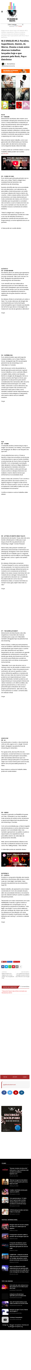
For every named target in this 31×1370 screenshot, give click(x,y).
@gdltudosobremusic (9, 1084)
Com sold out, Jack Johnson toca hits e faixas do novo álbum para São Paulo (19, 1286)
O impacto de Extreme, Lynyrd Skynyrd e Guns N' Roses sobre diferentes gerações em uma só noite (19, 1245)
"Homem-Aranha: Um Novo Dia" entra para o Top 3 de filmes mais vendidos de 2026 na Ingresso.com (19, 1171)
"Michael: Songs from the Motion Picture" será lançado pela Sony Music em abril (19, 1181)
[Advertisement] (15, 1042)
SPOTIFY (5, 153)
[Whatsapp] (9, 966)
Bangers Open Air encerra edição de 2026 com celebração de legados (19, 1226)
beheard (9, 962)
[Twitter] (6, 966)
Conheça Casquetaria (16, 1317)
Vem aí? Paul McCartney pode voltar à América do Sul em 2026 (19, 1302)
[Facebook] (2, 966)
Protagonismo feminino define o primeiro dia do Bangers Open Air (19, 1235)
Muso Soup (13, 30)
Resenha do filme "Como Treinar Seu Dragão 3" (19, 1310)
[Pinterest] (13, 966)
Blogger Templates (15, 1325)
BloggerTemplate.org (16, 1326)
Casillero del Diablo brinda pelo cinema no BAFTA (18, 1191)
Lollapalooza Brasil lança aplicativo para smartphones (18, 1294)
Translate (20, 26)
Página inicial (5, 30)
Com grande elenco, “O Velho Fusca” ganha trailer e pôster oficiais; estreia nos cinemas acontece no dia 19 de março (18, 1201)
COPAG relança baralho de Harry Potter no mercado (19, 1211)
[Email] (17, 966)
